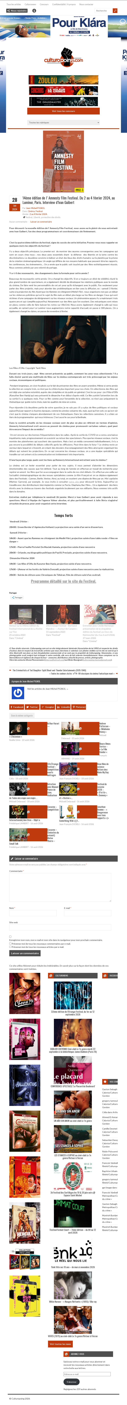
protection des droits (50, 217)
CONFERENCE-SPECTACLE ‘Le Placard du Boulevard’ (73, 1086)
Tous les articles (14, 4)
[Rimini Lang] (24, 1270)
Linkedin (65, 707)
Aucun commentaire (18, 221)
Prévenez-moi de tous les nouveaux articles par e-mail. (38, 947)
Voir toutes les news (60, 1344)
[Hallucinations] (24, 1105)
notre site (74, 481)
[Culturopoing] (63, 71)
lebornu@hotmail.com (54, 660)
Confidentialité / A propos (64, 4)
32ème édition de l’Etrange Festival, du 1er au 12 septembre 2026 (72, 1013)
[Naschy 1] (24, 1197)
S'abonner (72, 1382)
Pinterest (81, 707)
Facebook (18, 707)
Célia (104, 1112)
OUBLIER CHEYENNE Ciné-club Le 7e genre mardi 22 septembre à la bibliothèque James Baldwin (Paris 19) (73, 1050)
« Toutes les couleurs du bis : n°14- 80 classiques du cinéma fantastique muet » (81, 673)
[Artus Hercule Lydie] (24, 1242)
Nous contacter (86, 4)
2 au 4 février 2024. (38, 214)
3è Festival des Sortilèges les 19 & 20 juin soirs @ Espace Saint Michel (72, 1194)
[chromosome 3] (24, 1151)
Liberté (37, 217)
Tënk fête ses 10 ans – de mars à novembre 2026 (73, 1267)
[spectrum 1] (24, 1316)
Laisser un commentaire (41, 221)
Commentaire (16, 871)
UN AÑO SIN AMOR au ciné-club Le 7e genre (73, 1120)
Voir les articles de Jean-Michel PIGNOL (47, 688)
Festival (39, 211)
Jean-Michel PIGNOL (35, 208)
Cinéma (31, 211)
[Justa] (63, 26)
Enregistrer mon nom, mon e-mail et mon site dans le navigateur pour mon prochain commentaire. (56, 940)
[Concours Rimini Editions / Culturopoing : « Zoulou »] (63, 80)
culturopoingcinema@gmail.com (97, 660)
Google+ (49, 707)
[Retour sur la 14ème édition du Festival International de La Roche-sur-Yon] (26, 614)
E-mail (67, 908)
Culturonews (30, 4)
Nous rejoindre (18, 10)
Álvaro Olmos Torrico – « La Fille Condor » (104, 748)
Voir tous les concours (63, 111)
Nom (12, 908)
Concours (44, 4)
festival (29, 217)
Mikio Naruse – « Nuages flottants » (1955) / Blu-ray (72, 1301)
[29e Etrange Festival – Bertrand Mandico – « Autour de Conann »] (63, 614)
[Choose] (24, 1013)
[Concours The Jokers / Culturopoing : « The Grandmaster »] (63, 102)
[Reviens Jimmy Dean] (24, 1059)
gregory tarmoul (110, 1100)
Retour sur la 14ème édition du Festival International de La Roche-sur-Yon (26, 628)
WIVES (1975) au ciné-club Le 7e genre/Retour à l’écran (73, 1336)
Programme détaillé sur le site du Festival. (63, 581)
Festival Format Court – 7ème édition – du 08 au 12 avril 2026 (73, 1231)
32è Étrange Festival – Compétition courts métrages (53, 769)
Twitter (34, 707)
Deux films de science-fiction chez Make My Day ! (103, 769)
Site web (13, 922)
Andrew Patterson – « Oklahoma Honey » (104, 727)
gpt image (107, 1187)
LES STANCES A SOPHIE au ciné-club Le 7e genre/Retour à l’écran (72, 1156)
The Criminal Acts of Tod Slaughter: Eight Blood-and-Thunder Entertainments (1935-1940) (49, 670)
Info (34, 11)
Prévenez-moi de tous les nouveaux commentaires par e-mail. (41, 943)
